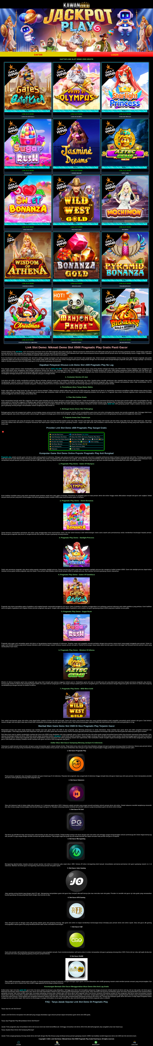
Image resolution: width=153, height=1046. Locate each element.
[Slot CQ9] (76, 950)
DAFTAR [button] (38, 54)
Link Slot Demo (56, 1039)
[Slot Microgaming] (76, 862)
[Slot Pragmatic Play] (76, 774)
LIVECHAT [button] (134, 1045)
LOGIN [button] (114, 54)
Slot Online (85, 434)
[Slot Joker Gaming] (76, 892)
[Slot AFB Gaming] (76, 921)
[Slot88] (76, 980)
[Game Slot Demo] (76, 492)
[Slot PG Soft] (76, 833)
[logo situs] (76, 7)
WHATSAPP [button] (96, 1045)
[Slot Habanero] (76, 803)
